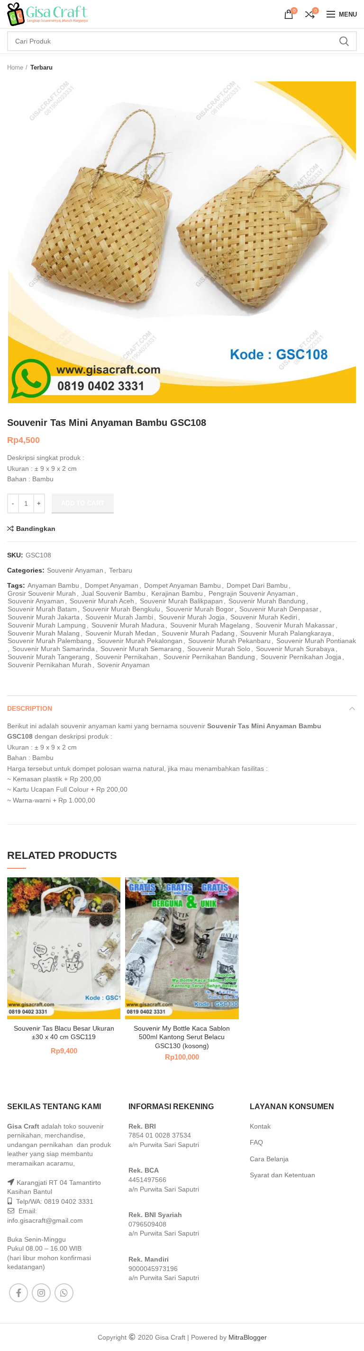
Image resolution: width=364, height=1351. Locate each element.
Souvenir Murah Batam (42, 609)
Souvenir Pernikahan (126, 657)
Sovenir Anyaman (123, 665)
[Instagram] (41, 1292)
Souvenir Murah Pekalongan (139, 641)
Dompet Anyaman (111, 585)
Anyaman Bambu (53, 585)
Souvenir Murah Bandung (266, 601)
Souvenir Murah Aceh (102, 601)
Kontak (260, 1126)
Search (344, 41)
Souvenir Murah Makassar (295, 625)
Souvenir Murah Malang (44, 633)
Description (29, 708)
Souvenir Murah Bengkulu (121, 609)
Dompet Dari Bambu (257, 585)
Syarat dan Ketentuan (282, 1175)
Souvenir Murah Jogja (192, 617)
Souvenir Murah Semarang (141, 649)
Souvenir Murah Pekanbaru (229, 641)
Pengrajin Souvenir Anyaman (252, 593)
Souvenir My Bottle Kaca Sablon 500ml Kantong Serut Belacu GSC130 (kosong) (182, 1036)
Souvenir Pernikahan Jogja (301, 657)
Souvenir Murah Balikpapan (181, 601)
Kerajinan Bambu (177, 593)
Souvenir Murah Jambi (119, 617)
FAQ (256, 1142)
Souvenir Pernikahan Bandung (209, 657)
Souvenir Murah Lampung (47, 625)
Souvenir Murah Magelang (210, 625)
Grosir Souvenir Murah (42, 593)
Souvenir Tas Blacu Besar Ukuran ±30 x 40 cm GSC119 (64, 1032)
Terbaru (41, 67)
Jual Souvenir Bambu (114, 593)
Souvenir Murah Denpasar (278, 609)
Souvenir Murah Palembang (49, 641)
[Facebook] (18, 1292)
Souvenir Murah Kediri (263, 617)
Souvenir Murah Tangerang (49, 657)
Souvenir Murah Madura (127, 625)
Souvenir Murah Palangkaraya (285, 633)
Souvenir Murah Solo (218, 649)
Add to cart (82, 503)
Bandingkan (35, 528)
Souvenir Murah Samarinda (53, 649)
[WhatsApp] (64, 1292)
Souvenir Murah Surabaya (295, 649)
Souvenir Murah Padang (198, 633)
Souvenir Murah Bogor (200, 609)
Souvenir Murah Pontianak (316, 641)
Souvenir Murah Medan (120, 633)
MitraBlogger (247, 1337)
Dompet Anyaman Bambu (182, 585)
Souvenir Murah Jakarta (44, 617)
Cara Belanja (269, 1159)
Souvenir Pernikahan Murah (49, 665)
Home (15, 67)
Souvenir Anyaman (75, 570)
